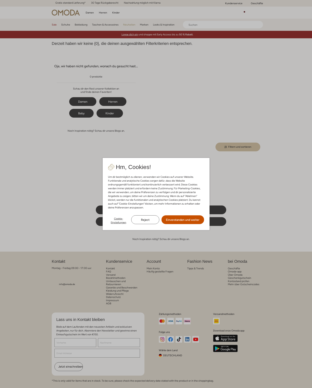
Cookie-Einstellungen (118, 220)
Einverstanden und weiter (182, 220)
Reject (145, 220)
